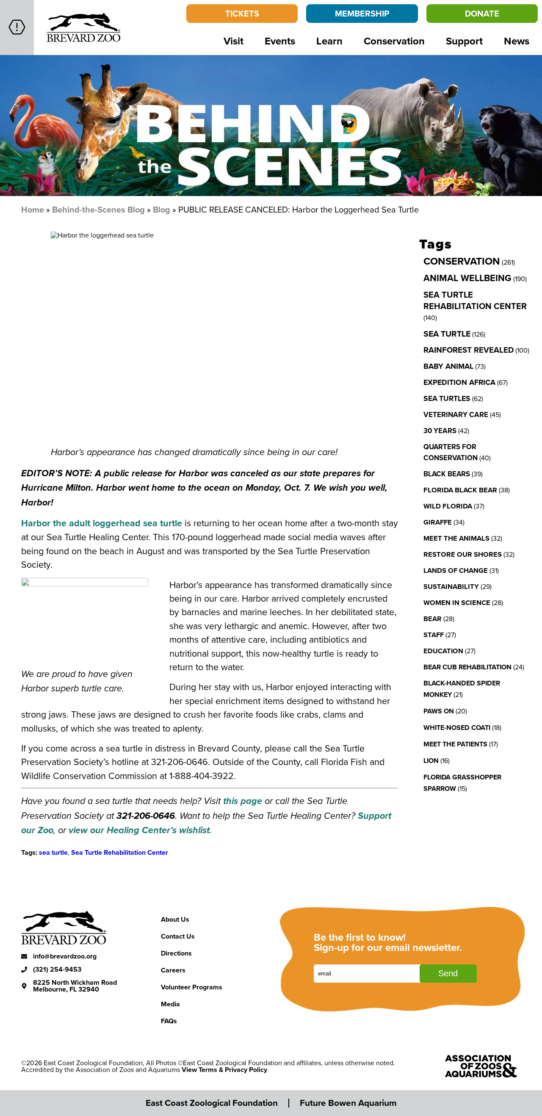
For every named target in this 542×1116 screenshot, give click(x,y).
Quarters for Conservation (450, 452)
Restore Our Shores (462, 554)
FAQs (169, 1021)
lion (431, 760)
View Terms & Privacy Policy (224, 1070)
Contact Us (178, 936)
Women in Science (456, 602)
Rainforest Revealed (468, 350)
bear (432, 618)
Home (32, 209)
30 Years (439, 430)
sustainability (451, 586)
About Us (175, 919)
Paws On (438, 711)
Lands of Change (455, 570)
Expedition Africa (459, 382)
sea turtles (446, 398)
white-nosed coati (456, 727)
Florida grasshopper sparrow (462, 782)
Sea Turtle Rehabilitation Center (119, 852)
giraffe (437, 522)
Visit (233, 40)
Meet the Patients (455, 744)
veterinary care (455, 414)
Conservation (394, 40)
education (443, 651)
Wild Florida (447, 506)
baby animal (448, 366)
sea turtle (53, 852)
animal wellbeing (467, 278)
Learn (329, 40)
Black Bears (446, 474)
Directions (176, 953)
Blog (161, 209)
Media (170, 1004)
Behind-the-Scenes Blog (98, 209)
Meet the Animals (456, 538)
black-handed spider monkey (461, 688)
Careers (173, 970)
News (516, 40)
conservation (461, 261)
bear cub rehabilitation (467, 667)
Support (464, 40)
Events (280, 40)
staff (433, 635)
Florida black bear (460, 490)
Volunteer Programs (191, 987)
